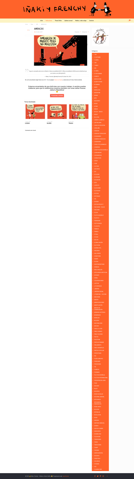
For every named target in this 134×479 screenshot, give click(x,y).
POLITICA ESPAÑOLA (99, 375)
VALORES (49, 123)
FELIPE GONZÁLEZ (99, 215)
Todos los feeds (58, 80)
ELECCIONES (97, 188)
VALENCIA (96, 455)
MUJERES (96, 320)
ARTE (95, 98)
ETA (95, 199)
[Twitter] (98, 476)
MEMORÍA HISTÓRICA (99, 312)
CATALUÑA (97, 128)
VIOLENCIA (97, 461)
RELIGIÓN (96, 409)
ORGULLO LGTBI (98, 328)
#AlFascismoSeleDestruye (80, 71)
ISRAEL (96, 278)
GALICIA (96, 239)
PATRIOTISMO (97, 353)
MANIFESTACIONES (99, 302)
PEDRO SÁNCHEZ (98, 358)
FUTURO (96, 237)
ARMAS (96, 95)
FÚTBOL (96, 234)
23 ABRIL (96, 71)
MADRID (96, 299)
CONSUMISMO (98, 152)
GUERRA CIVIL (97, 248)
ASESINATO (97, 100)
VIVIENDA (96, 464)
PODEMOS (97, 372)
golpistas (97, 245)
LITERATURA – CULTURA (100, 294)
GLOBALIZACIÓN (98, 242)
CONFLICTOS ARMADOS (100, 144)
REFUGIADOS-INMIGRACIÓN (97, 403)
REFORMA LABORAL (99, 396)
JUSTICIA (96, 283)
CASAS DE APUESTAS (99, 125)
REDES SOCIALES (98, 394)
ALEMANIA (97, 84)
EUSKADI (96, 201)
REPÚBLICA (97, 412)
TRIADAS (71, 123)
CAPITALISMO (97, 122)
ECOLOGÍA (96, 174)
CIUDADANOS (97, 136)
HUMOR (96, 258)
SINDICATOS (97, 431)
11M (95, 54)
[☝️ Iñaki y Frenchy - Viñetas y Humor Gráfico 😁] (67, 9)
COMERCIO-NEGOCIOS (100, 139)
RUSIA (95, 417)
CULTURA (96, 166)
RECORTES (97, 391)
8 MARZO (96, 76)
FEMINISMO (97, 220)
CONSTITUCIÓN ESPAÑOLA (101, 150)
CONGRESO (97, 147)
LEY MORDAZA (98, 286)
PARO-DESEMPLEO (99, 347)
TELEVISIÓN (97, 436)
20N (37, 24)
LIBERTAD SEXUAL (98, 291)
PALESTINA (97, 339)
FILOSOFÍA (97, 226)
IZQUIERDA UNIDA (98, 280)
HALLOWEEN (97, 253)
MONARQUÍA (97, 315)
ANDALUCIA (97, 90)
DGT (95, 171)
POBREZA (96, 369)
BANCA (96, 109)
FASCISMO (97, 209)
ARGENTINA (97, 92)
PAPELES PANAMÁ (99, 342)
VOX (95, 466)
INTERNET (96, 275)
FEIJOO (96, 212)
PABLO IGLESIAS (98, 334)
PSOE (95, 383)
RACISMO (96, 386)
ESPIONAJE (97, 196)
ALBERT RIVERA (98, 81)
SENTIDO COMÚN (98, 428)
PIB (95, 366)
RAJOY (96, 388)
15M (95, 62)
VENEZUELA (97, 458)
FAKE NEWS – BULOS (99, 207)
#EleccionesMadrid (67, 71)
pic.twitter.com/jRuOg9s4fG (57, 73)
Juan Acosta (66, 476)
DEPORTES (97, 169)
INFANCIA (96, 267)
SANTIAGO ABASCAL (99, 423)
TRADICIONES (97, 444)
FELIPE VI (96, 218)
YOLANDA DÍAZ (98, 469)
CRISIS (96, 160)
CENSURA (96, 130)
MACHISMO (97, 297)
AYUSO (95, 103)
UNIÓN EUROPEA (98, 453)
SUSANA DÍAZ (97, 434)
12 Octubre (97, 57)
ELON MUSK (97, 190)
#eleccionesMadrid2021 (55, 71)
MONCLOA (96, 317)
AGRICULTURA (97, 79)
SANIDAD (96, 420)
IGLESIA (96, 261)
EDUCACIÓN (97, 179)
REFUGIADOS (97, 399)
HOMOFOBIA (97, 256)
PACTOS (96, 336)
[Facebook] (95, 476)
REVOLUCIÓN (97, 415)
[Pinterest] (100, 476)
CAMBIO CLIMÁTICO (99, 120)
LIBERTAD (96, 288)
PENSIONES (97, 361)
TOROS (96, 442)
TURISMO (96, 450)
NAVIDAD (96, 326)
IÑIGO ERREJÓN (98, 269)
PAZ (95, 356)
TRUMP (96, 447)
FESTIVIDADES (98, 223)
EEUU (95, 182)
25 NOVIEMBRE (98, 73)
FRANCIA (96, 229)
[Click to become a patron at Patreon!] (57, 97)
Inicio (26, 24)
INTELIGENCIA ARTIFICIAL (100, 272)
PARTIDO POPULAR (99, 350)
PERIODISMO (97, 364)
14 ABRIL (96, 60)
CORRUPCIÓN (97, 158)
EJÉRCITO (96, 185)
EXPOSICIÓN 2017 (98, 204)
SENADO (96, 425)
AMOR (95, 87)
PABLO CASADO (98, 331)
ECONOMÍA (97, 177)
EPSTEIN (96, 193)
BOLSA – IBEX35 (98, 111)
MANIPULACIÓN (98, 305)
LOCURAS (27, 123)
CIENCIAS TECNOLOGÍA (100, 133)
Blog (32, 24)
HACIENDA (97, 250)
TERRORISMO (97, 439)
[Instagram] (103, 476)
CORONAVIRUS (98, 155)
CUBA (95, 163)
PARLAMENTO (97, 345)
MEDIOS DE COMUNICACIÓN (98, 308)
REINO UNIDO (97, 406)
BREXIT (96, 114)
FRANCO (96, 231)
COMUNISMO (97, 141)
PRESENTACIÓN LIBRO (100, 380)
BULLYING (96, 117)
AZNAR (96, 106)
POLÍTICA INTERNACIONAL (101, 377)
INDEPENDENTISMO (99, 264)
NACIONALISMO (98, 323)
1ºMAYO (96, 65)
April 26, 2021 (67, 76)
